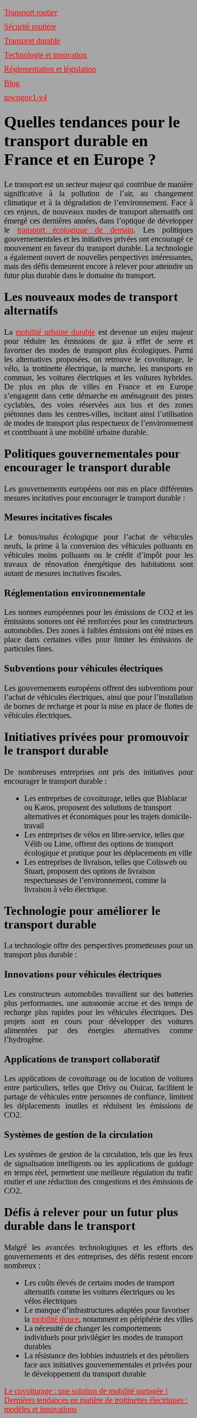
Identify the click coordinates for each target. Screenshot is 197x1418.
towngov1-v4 (25, 97)
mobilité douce (55, 1319)
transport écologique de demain (75, 230)
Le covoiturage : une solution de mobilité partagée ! (86, 1391)
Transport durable (32, 40)
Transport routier (30, 12)
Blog (12, 83)
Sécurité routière (30, 26)
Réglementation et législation (50, 69)
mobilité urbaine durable (55, 332)
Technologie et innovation (45, 55)
